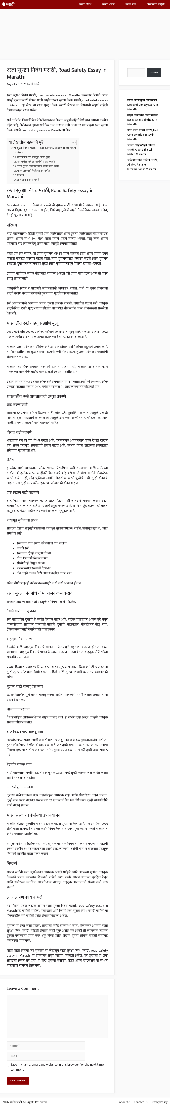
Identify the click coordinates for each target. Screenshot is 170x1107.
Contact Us (141, 1102)
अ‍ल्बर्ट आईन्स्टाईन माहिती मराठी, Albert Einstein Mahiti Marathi (141, 150)
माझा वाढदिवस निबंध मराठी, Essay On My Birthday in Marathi (142, 120)
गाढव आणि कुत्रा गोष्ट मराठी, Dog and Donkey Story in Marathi (142, 105)
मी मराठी (8, 4)
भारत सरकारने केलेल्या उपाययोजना (34, 171)
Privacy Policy (159, 1102)
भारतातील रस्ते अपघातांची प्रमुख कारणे (36, 162)
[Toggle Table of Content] (72, 142)
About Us (124, 1102)
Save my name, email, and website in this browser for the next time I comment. (57, 1067)
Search (154, 72)
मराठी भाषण (108, 4)
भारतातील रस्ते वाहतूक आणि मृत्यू (33, 157)
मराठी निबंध (85, 4)
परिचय (20, 153)
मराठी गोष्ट (131, 4)
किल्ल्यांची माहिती (156, 4)
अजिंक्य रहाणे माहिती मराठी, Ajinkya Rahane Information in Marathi (142, 165)
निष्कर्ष (20, 175)
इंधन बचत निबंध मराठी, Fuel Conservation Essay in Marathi (142, 135)
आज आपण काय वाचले (28, 180)
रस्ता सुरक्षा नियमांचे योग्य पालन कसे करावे (38, 166)
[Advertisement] (85, 32)
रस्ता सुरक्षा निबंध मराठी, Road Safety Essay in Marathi (43, 148)
